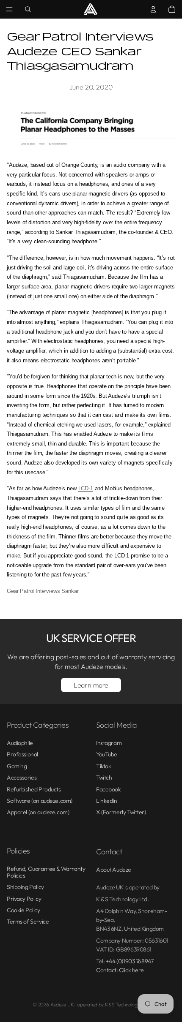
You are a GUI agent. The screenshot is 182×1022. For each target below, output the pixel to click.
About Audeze (113, 869)
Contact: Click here (120, 970)
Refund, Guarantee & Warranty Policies (46, 872)
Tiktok (103, 766)
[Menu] (9, 9)
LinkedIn (106, 801)
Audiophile (20, 743)
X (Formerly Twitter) (121, 812)
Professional (22, 754)
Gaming (17, 766)
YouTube (106, 754)
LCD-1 (85, 488)
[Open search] (28, 9)
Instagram (108, 743)
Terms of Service (28, 921)
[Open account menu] (153, 9)
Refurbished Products (34, 789)
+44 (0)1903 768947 (129, 961)
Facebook (108, 789)
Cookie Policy (23, 910)
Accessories (21, 777)
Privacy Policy (24, 898)
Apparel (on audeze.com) (38, 812)
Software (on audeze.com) (39, 801)
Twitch (104, 777)
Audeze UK (62, 1004)
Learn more (91, 685)
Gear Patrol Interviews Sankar (42, 591)
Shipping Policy (25, 887)
